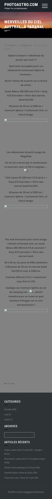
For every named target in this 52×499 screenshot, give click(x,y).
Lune (6, 414)
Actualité (10, 383)
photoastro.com (21, 4)
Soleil (6, 419)
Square (27, 492)
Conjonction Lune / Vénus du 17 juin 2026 (21, 478)
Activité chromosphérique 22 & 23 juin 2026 (22, 467)
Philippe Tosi (26, 45)
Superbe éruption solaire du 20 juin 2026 (20, 473)
